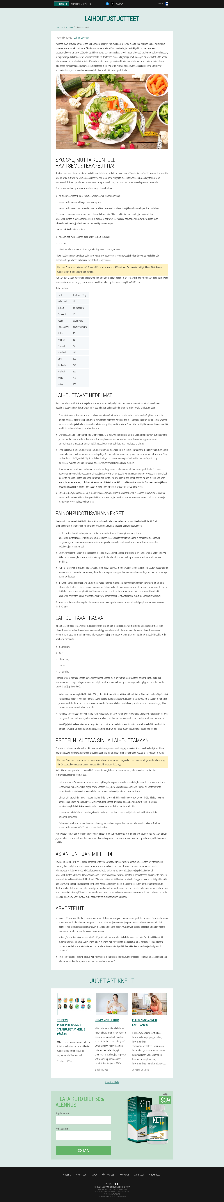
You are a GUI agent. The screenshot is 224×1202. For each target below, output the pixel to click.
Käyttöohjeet (108, 1174)
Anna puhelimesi (63, 1129)
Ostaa (83, 1150)
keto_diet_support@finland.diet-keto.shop (112, 1187)
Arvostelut (81, 1174)
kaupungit (125, 1174)
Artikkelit (139, 1174)
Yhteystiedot (155, 1174)
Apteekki (67, 1174)
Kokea (94, 1174)
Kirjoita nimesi (62, 1113)
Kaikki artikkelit (112, 1082)
